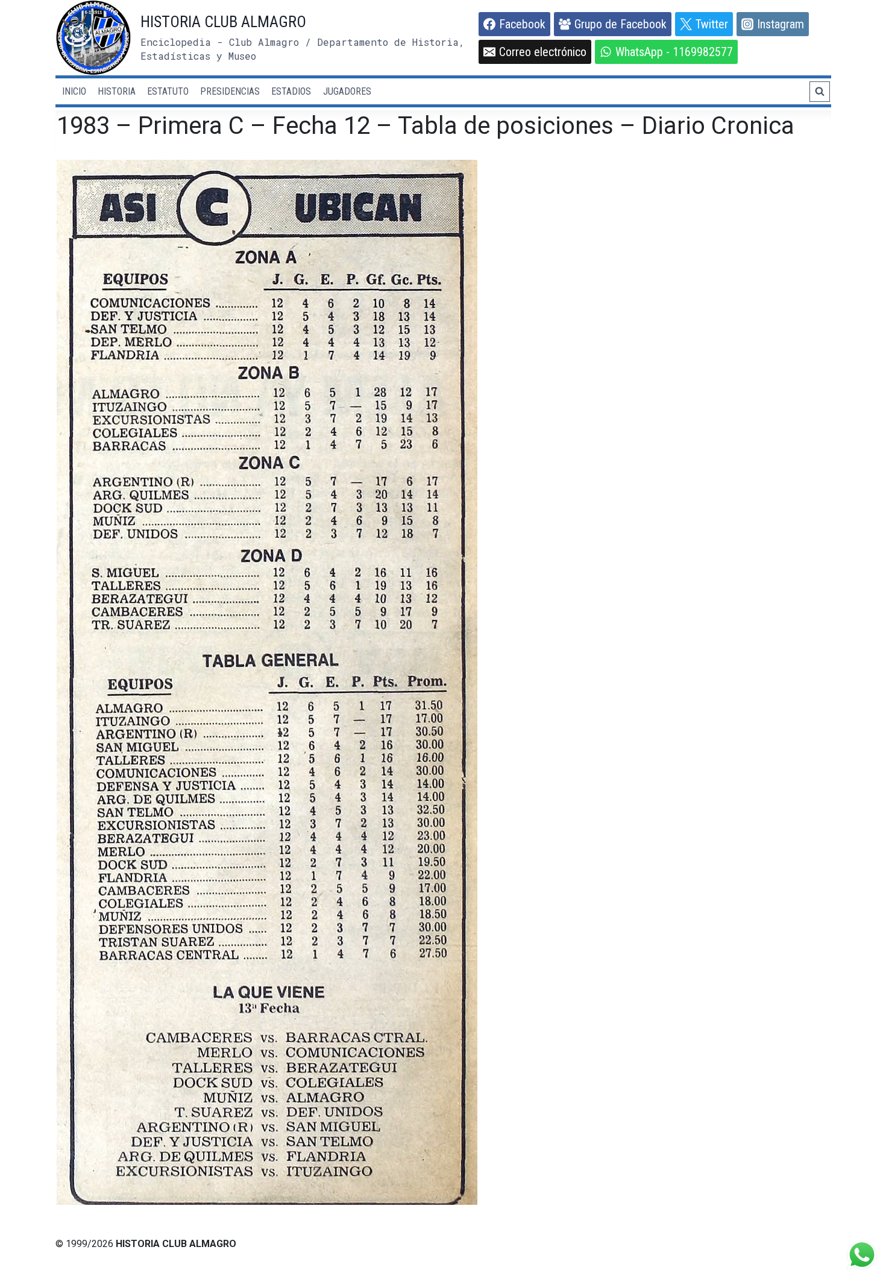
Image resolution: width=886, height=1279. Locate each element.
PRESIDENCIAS (230, 91)
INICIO (74, 91)
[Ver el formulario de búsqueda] (819, 91)
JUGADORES (347, 91)
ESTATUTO (168, 91)
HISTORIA (117, 91)
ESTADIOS (291, 91)
